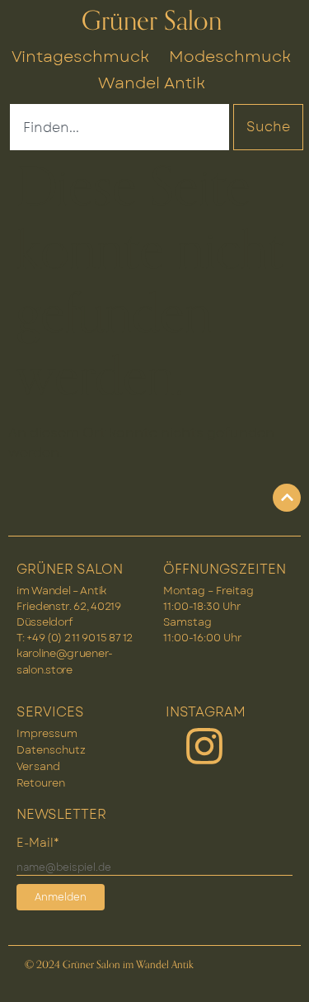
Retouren (40, 783)
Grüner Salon (152, 21)
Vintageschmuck (80, 56)
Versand (38, 766)
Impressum (46, 733)
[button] (279, 972)
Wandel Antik (151, 82)
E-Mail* (37, 842)
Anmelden (61, 897)
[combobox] (119, 127)
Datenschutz (51, 750)
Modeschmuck (230, 56)
